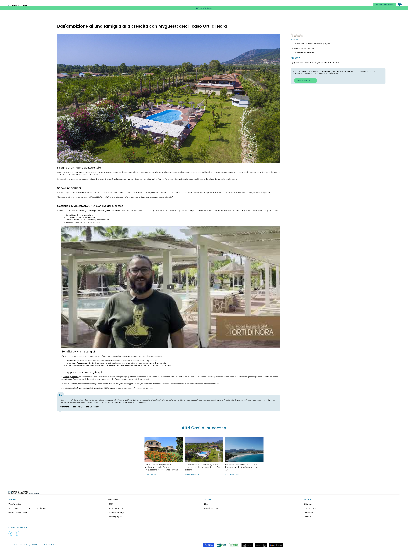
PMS (111, 504)
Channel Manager (117, 512)
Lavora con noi (310, 512)
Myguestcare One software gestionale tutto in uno (315, 63)
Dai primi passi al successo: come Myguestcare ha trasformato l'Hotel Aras (242, 467)
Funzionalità (113, 499)
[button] (204, 8)
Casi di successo (211, 508)
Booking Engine (115, 516)
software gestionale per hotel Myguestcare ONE (97, 211)
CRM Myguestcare (71, 377)
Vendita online (14, 504)
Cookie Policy (25, 545)
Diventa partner (310, 508)
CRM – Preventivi (116, 508)
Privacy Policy (13, 545)
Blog (206, 504)
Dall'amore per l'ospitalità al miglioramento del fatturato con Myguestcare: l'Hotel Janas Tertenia (161, 467)
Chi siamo (308, 504)
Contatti (307, 516)
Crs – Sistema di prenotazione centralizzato (26, 508)
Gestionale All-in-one (17, 512)
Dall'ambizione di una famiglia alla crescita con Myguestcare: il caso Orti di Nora (202, 467)
